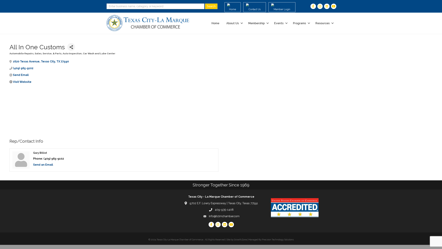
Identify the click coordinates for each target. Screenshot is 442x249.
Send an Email (43, 164)
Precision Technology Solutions (278, 239)
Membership (256, 23)
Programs (299, 23)
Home (215, 23)
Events (279, 23)
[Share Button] (71, 47)
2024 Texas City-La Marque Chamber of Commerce (177, 239)
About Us (232, 23)
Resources (322, 23)
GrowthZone (240, 239)
